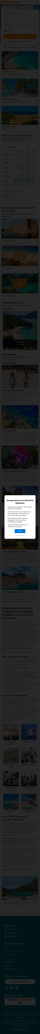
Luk (20, 531)
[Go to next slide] (35, 330)
